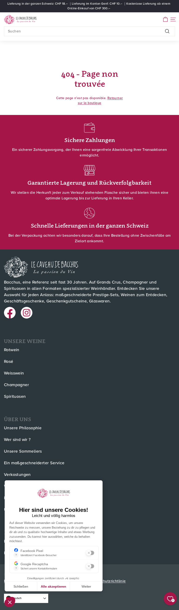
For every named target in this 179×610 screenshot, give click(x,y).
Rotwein (11, 350)
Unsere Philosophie (22, 428)
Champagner (16, 385)
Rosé (8, 362)
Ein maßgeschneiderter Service (34, 463)
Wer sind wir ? (17, 440)
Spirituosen (15, 397)
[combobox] (89, 31)
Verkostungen (17, 475)
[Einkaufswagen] (165, 19)
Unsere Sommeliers (23, 451)
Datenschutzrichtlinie (107, 581)
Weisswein (14, 373)
